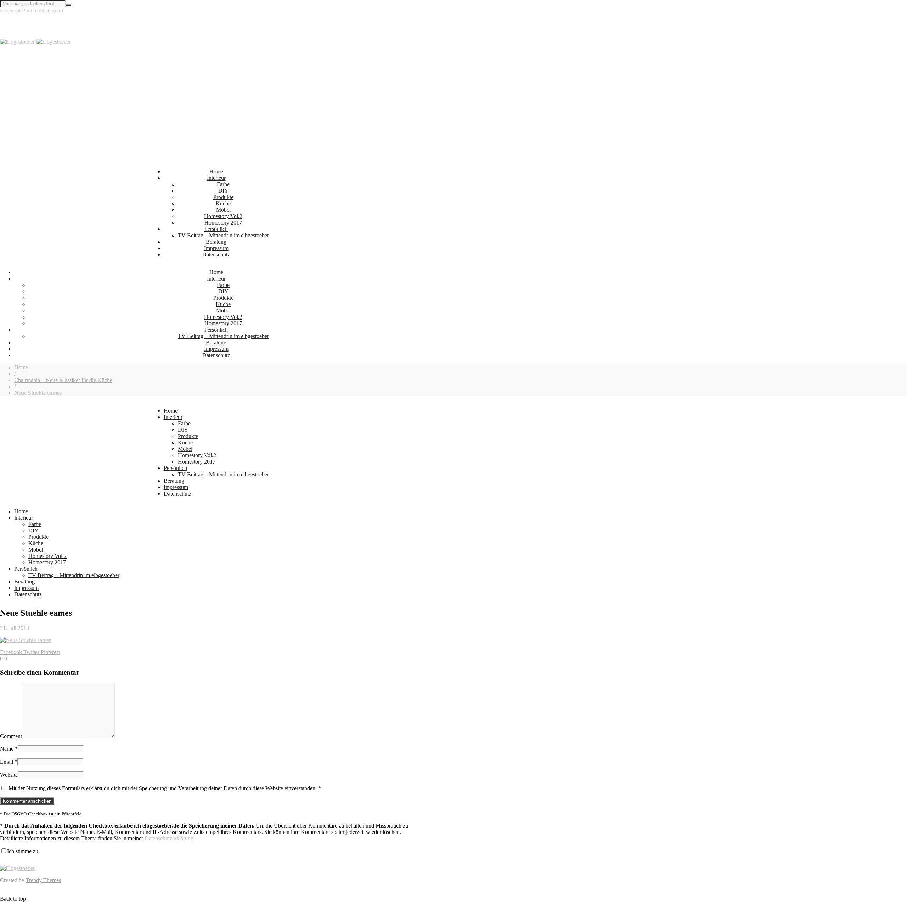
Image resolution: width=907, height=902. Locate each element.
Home (216, 171)
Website (9, 775)
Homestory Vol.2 (223, 216)
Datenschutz (216, 254)
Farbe (223, 184)
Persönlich (216, 229)
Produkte (223, 197)
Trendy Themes (43, 880)
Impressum (216, 248)
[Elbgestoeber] (35, 42)
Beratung (216, 242)
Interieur (216, 178)
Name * (9, 749)
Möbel (223, 210)
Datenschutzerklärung (169, 838)
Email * (8, 762)
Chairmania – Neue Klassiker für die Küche (63, 380)
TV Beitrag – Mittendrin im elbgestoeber (223, 235)
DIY (223, 191)
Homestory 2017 (223, 223)
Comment (11, 736)
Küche (223, 203)
